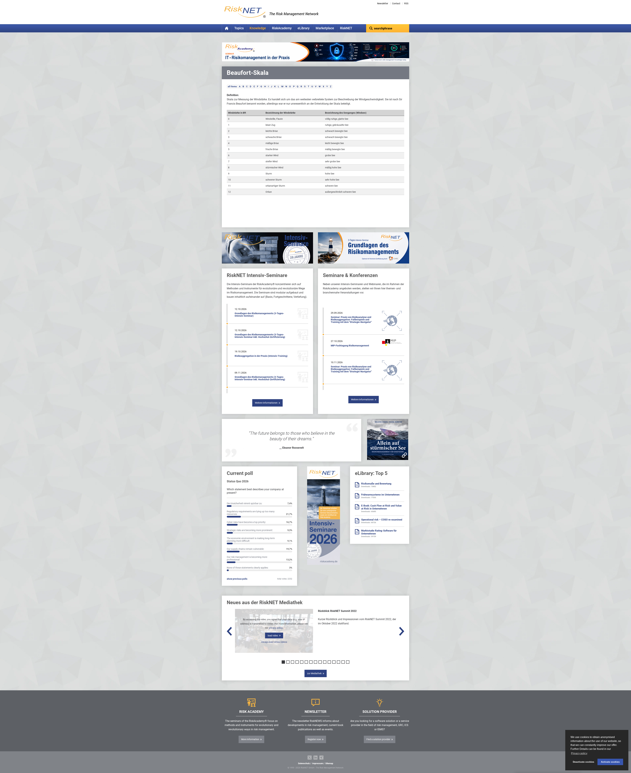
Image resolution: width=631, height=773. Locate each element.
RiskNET (346, 28)
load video (273, 635)
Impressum (317, 763)
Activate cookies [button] (610, 762)
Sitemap (329, 763)
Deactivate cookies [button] (583, 762)
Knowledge (258, 28)
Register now (314, 739)
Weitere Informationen (266, 402)
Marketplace (325, 28)
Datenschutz (304, 763)
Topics (239, 28)
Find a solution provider (378, 739)
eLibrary (304, 28)
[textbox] (388, 28)
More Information (250, 739)
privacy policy (275, 628)
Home (226, 28)
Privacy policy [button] (579, 753)
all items (232, 86)
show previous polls (237, 579)
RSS (406, 3)
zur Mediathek (314, 673)
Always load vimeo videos (274, 642)
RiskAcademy (282, 28)
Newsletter (382, 3)
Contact (396, 3)
